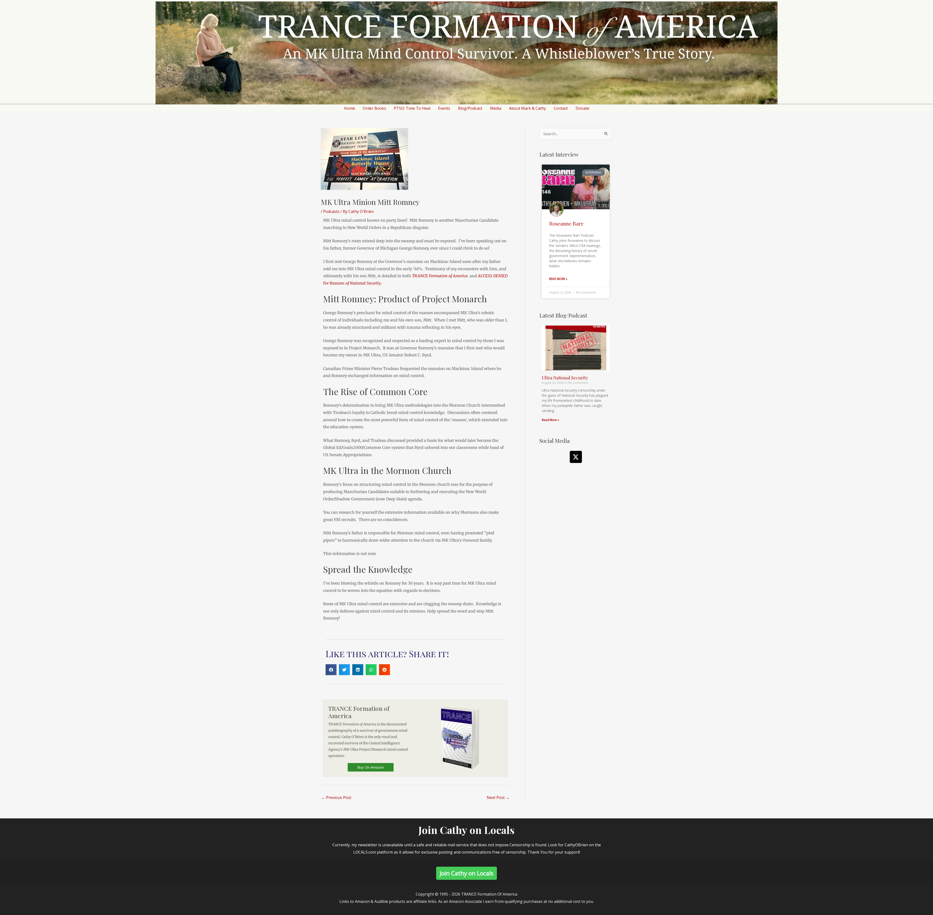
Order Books (374, 108)
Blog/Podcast (470, 108)
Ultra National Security (565, 378)
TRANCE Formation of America (440, 275)
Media (495, 108)
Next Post (498, 797)
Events (444, 108)
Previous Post (336, 797)
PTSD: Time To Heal (412, 108)
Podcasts (331, 211)
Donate (582, 108)
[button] (331, 669)
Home (349, 108)
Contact (561, 108)
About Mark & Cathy (527, 108)
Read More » (558, 279)
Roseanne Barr (566, 223)
